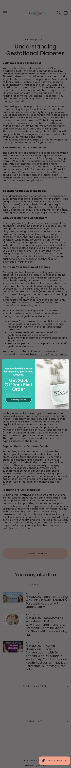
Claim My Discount (18, 400)
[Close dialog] (66, 361)
